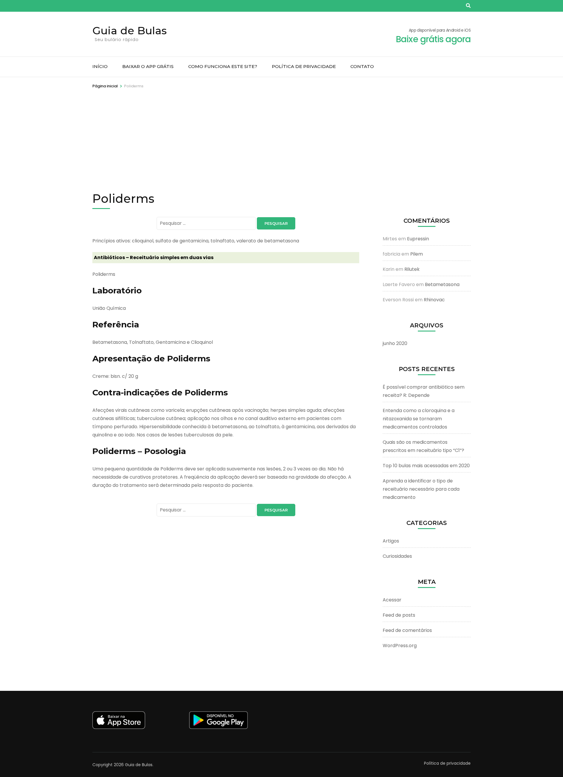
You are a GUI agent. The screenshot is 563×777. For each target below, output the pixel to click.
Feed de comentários (407, 630)
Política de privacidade (304, 66)
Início (100, 66)
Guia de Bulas (129, 30)
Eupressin (418, 238)
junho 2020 (395, 343)
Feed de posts (399, 615)
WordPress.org (400, 645)
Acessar (392, 599)
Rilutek (412, 269)
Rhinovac (434, 299)
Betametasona (442, 284)
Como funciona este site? (222, 66)
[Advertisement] (281, 133)
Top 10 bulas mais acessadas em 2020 (426, 465)
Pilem (416, 254)
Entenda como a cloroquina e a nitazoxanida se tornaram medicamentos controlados (419, 418)
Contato (362, 66)
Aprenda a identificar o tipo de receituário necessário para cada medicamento (421, 489)
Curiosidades (397, 556)
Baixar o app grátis (148, 66)
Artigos (391, 541)
